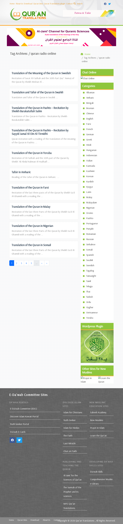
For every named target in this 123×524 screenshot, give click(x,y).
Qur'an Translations (85, 520)
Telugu (89, 286)
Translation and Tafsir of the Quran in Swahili (37, 92)
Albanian (90, 92)
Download (28, 3)
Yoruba (89, 317)
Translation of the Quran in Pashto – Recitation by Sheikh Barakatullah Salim (40, 109)
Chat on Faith (70, 451)
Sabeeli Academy (98, 412)
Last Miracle (69, 443)
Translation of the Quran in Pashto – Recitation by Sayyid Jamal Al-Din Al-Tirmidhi (40, 131)
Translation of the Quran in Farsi (30, 187)
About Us (19, 3)
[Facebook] (105, 3)
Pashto (89, 218)
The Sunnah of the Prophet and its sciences (72, 492)
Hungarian (91, 150)
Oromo (89, 212)
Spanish (90, 254)
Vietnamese (92, 312)
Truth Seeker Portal (19, 423)
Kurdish (90, 181)
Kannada (90, 165)
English (89, 118)
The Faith (67, 435)
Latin (88, 191)
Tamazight (91, 275)
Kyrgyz (89, 186)
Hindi (88, 144)
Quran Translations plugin (54, 3)
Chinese (90, 113)
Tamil (88, 281)
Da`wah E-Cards (18, 431)
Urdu (88, 301)
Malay (89, 197)
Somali (89, 249)
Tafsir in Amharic (21, 172)
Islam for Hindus (71, 427)
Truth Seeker (69, 420)
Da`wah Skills (96, 471)
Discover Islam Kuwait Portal (24, 416)
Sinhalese (90, 244)
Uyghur (89, 307)
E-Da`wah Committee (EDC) (23, 408)
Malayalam (91, 202)
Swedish (90, 265)
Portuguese (92, 223)
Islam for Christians (72, 412)
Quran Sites (38, 3)
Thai (88, 291)
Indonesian (91, 155)
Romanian (91, 233)
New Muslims (96, 420)
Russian (90, 239)
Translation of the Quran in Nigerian (32, 226)
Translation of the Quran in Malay (31, 206)
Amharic (90, 97)
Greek (89, 139)
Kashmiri (90, 170)
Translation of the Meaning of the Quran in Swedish (41, 73)
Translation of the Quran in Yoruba (32, 153)
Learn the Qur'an (98, 435)
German (90, 134)
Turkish (89, 296)
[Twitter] (109, 3)
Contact (69, 3)
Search (79, 3)
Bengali (89, 102)
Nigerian (90, 207)
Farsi (88, 123)
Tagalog (90, 270)
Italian (89, 160)
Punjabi (89, 228)
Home (12, 3)
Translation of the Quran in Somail (31, 245)
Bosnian (90, 108)
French (89, 129)
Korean (89, 176)
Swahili (89, 260)
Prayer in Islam (97, 427)
